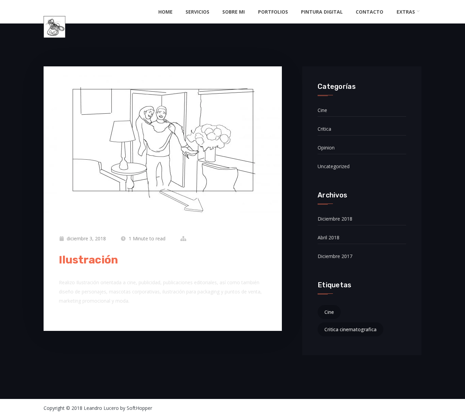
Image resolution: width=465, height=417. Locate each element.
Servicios (197, 12)
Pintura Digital (322, 12)
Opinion (326, 147)
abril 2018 (328, 237)
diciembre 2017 (335, 256)
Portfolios (273, 12)
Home (165, 12)
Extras (406, 12)
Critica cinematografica (350, 329)
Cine (322, 110)
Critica (324, 129)
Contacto (369, 12)
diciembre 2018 (335, 218)
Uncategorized (334, 166)
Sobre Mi (233, 12)
